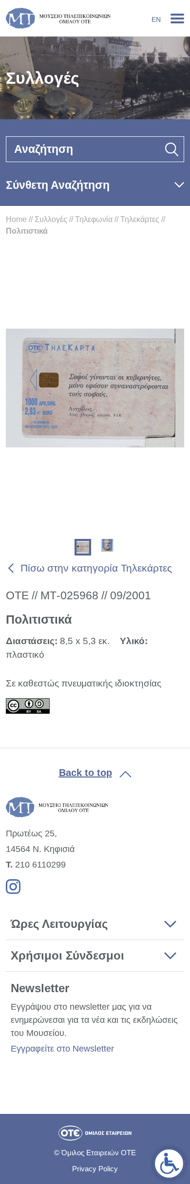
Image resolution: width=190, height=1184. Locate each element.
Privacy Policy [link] (95, 1169)
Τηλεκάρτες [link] (139, 219)
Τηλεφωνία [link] (94, 219)
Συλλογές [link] (51, 219)
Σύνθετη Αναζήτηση (58, 185)
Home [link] (16, 219)
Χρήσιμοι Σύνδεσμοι (67, 955)
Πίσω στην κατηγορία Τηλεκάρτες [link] (96, 568)
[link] (169, 1163)
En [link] (156, 19)
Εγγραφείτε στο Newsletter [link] (62, 1049)
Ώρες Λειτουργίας (59, 923)
